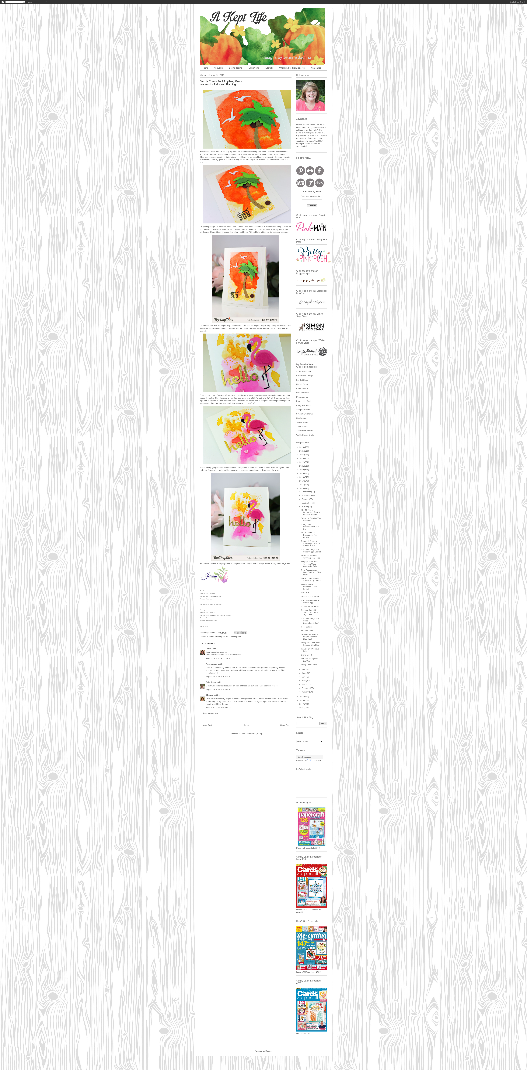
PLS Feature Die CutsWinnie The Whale (309, 535)
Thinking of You (222, 636)
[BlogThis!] (237, 632)
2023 (301, 458)
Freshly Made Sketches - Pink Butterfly (309, 586)
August (305, 507)
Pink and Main (302, 393)
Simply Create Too (241, 564)
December (306, 492)
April (304, 680)
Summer (210, 636)
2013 (301, 700)
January (305, 692)
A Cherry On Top (303, 371)
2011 (301, 708)
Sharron (209, 695)
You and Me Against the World (309, 659)
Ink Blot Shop (302, 380)
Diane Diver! (306, 655)
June (304, 673)
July (304, 669)
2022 (301, 462)
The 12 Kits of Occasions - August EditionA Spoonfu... (310, 512)
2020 (301, 469)
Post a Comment (210, 713)
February (306, 688)
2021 (301, 466)
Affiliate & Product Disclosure (292, 68)
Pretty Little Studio (304, 401)
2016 (301, 485)
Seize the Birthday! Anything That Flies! (310, 556)
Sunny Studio (302, 422)
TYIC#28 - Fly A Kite (310, 606)
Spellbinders (301, 418)
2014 (301, 696)
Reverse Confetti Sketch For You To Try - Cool (310, 612)
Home (205, 68)
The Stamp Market (304, 431)
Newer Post (207, 725)
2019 (301, 473)
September (307, 503)
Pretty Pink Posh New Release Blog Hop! (310, 644)
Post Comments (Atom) (252, 734)
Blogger (268, 1051)
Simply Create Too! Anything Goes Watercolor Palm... (310, 563)
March (305, 684)
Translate (317, 760)
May (304, 677)
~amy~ (209, 648)
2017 (301, 481)
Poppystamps (302, 397)
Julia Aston (211, 682)
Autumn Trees (307, 630)
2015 (301, 488)
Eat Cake (305, 593)
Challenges (316, 68)
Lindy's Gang (302, 384)
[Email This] (235, 632)
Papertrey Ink (302, 388)
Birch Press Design (304, 376)
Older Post (284, 725)
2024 (301, 455)
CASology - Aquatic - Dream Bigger (310, 601)
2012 (301, 704)
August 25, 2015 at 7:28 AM (218, 689)
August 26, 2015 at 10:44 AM (218, 708)
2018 (301, 477)
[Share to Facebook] (242, 632)
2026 (301, 447)
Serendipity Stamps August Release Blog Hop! (309, 636)
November (306, 495)
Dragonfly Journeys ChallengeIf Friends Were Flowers (310, 543)
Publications (253, 68)
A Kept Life (223, 17)
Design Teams (235, 68)
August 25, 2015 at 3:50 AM (218, 676)
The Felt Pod (302, 426)
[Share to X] (240, 632)
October (305, 499)
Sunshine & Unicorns (310, 596)
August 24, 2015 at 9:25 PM (218, 658)
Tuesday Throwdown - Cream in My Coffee (311, 579)
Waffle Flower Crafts (305, 435)
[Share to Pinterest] (245, 632)
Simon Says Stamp (304, 414)
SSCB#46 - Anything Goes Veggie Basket (311, 550)
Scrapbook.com (303, 409)
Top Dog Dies (235, 636)
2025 (301, 451)
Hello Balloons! (307, 627)
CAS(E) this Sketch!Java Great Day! (310, 526)
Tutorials (269, 68)
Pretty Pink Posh (303, 405)
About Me (218, 68)
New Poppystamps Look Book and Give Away (311, 572)
